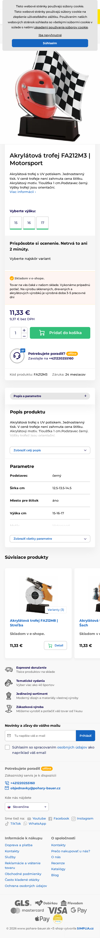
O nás (56, 857)
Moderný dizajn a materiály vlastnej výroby (47, 698)
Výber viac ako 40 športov (35, 685)
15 (15, 223)
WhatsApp (37, 823)
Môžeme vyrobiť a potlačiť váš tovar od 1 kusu (49, 711)
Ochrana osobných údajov (26, 886)
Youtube (39, 818)
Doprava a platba (19, 845)
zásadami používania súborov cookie (61, 27)
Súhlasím (50, 43)
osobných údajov (72, 747)
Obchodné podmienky (23, 874)
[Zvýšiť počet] (24, 330)
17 (42, 223)
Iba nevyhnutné (50, 35)
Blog (55, 875)
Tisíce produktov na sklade (35, 672)
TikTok (15, 823)
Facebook (61, 818)
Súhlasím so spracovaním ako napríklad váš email (53, 750)
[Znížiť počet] (24, 336)
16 (29, 223)
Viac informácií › (23, 192)
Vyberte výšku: (23, 211)
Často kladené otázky (22, 880)
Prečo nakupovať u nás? (70, 851)
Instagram (85, 818)
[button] (50, 450)
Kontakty (12, 851)
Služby (10, 857)
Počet (15, 333)
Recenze (58, 863)
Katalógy (58, 869)
